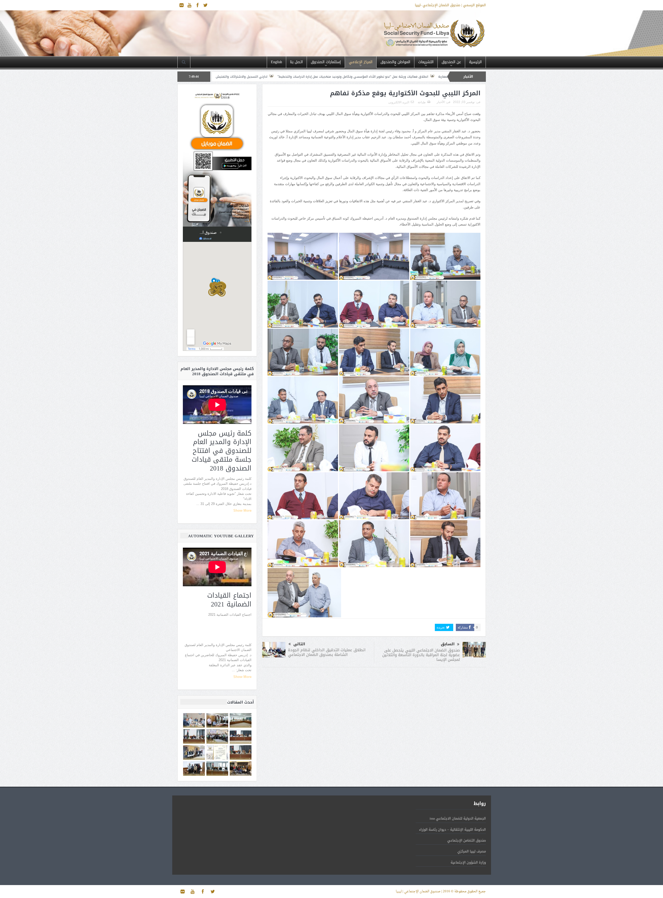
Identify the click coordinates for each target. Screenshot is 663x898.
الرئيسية (475, 62)
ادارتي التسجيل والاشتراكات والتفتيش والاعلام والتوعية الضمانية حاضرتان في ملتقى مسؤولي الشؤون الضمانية (267, 76)
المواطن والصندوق (395, 62)
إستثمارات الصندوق (326, 62)
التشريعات (426, 62)
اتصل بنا (296, 62)
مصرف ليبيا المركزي (471, 851)
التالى (299, 644)
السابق (448, 644)
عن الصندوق (451, 62)
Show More (242, 510)
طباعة (422, 102)
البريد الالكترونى (398, 102)
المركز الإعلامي (360, 62)
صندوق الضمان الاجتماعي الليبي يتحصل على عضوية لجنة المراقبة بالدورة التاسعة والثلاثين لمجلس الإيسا (421, 655)
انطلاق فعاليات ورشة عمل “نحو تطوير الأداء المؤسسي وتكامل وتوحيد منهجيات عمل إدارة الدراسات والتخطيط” (429, 76)
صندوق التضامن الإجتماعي (466, 840)
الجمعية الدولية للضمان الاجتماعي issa (458, 818)
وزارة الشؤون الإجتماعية (468, 862)
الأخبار (441, 102)
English (276, 62)
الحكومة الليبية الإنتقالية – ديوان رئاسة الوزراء (452, 829)
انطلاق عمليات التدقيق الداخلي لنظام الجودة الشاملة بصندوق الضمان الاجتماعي (326, 652)
